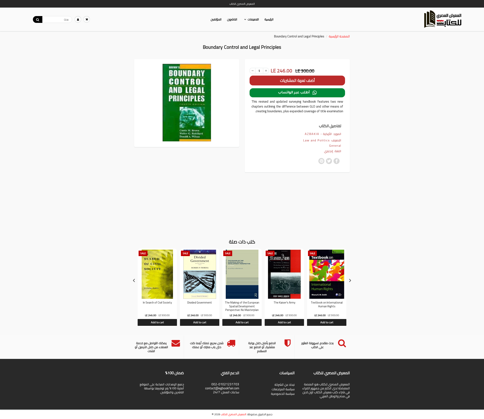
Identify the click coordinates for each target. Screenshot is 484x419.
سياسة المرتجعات (283, 389)
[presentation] (134, 280)
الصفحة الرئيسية (339, 36)
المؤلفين (216, 19)
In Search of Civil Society (157, 303)
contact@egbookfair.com (222, 388)
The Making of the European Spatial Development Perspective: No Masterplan (242, 306)
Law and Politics (316, 140)
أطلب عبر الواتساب (297, 92)
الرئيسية (268, 19)
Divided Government (199, 303)
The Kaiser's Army (284, 303)
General (335, 145)
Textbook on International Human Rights (327, 305)
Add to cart (157, 322)
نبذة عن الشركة (285, 385)
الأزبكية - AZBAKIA (318, 134)
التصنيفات (253, 19)
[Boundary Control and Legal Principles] (187, 103)
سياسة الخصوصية (283, 394)
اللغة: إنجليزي (332, 151)
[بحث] (37, 19)
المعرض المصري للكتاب (233, 414)
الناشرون (232, 19)
